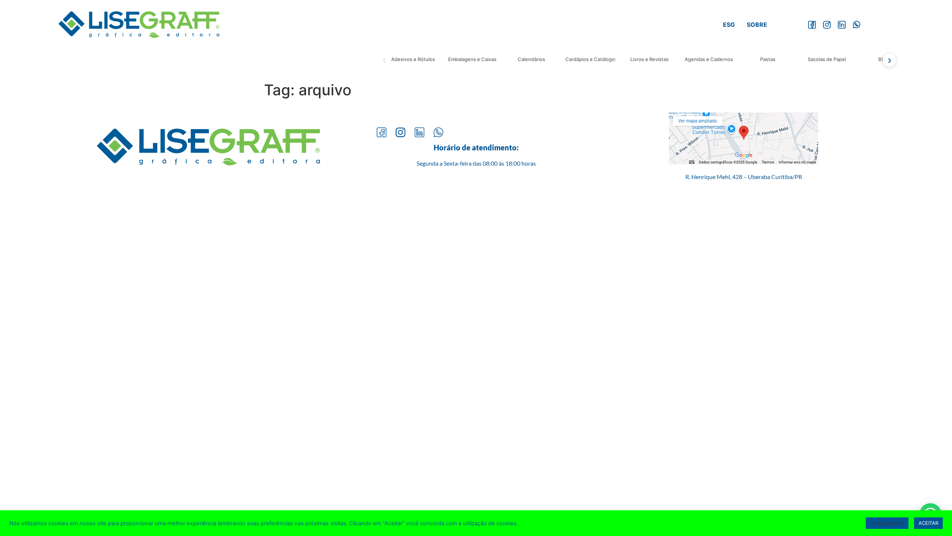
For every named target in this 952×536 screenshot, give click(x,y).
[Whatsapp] (438, 133)
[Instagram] (827, 24)
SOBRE (757, 25)
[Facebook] (812, 24)
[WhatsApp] (856, 24)
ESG (729, 25)
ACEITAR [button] (928, 523)
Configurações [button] (887, 523)
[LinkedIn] (841, 24)
